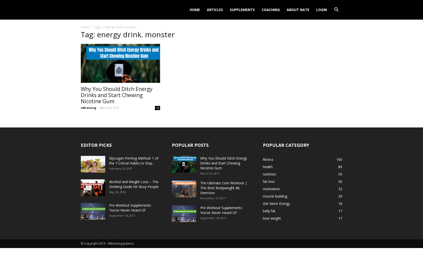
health (268, 166)
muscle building (275, 196)
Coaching (271, 9)
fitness (268, 159)
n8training (88, 108)
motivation (271, 189)
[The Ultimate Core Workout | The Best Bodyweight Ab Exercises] (184, 189)
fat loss (269, 181)
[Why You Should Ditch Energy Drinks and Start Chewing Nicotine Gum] (120, 63)
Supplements (242, 9)
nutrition (269, 174)
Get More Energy (276, 203)
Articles (215, 9)
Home (195, 9)
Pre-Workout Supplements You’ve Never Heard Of (130, 207)
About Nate (298, 9)
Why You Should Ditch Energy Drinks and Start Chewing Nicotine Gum (117, 95)
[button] (336, 10)
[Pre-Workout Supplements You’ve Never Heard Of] (93, 211)
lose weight (272, 218)
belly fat (269, 211)
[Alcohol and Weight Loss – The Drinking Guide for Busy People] (93, 187)
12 (157, 108)
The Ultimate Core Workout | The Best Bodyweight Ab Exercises (223, 188)
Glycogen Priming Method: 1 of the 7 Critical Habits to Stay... (133, 160)
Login (321, 9)
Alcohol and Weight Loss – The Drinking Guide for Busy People (134, 184)
